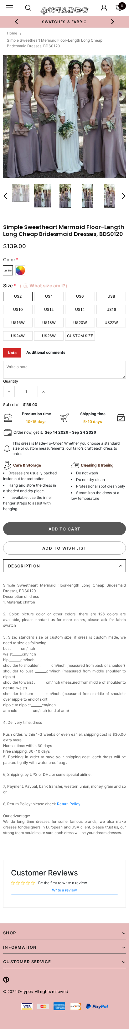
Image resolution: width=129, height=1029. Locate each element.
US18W (49, 322)
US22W (111, 322)
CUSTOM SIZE (80, 335)
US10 (18, 309)
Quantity (10, 381)
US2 (18, 296)
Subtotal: (11, 404)
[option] (64, 22)
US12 (49, 309)
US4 (49, 296)
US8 (111, 296)
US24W (18, 335)
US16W (18, 322)
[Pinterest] (6, 979)
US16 (111, 309)
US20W (80, 322)
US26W (49, 335)
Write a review (64, 890)
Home (12, 33)
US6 (80, 296)
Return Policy (68, 804)
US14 (80, 309)
